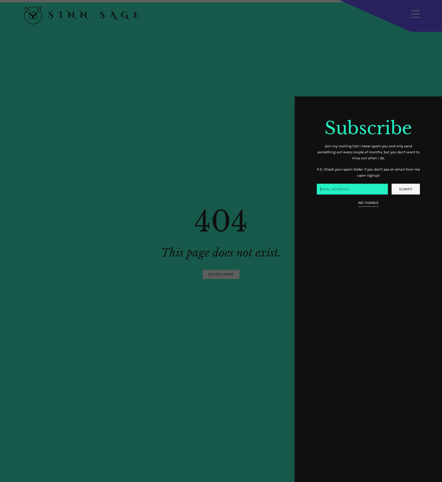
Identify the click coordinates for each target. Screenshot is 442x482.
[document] (221, 241)
